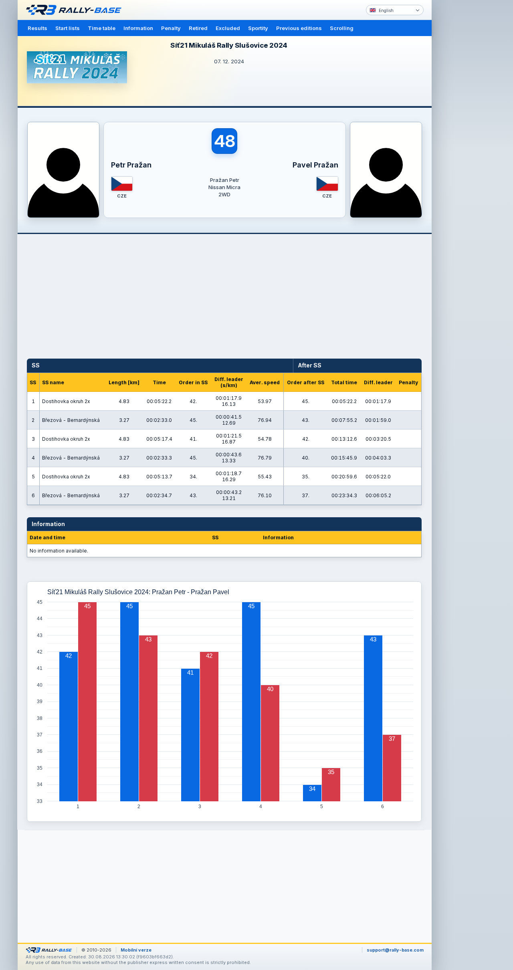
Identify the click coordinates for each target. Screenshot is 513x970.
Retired (198, 28)
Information (138, 28)
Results (37, 28)
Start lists (67, 28)
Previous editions (299, 28)
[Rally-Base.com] (76, 10)
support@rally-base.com (395, 950)
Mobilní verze (136, 950)
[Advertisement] (466, 124)
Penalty (171, 28)
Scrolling (341, 28)
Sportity (258, 28)
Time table (101, 28)
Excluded (228, 28)
